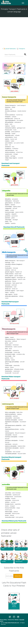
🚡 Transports (21, 48)
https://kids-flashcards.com (12, 622)
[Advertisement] (14, 31)
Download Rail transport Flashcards (10, 303)
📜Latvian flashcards (10, 48)
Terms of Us (11, 619)
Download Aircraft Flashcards (14, 227)
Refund (16, 619)
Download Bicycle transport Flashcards (11, 458)
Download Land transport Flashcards (11, 164)
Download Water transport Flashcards (11, 378)
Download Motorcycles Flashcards (14, 521)
